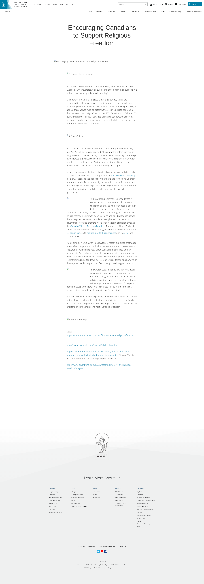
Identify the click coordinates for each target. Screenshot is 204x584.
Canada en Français (176, 12)
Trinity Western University (123, 175)
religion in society (75, 232)
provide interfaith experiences (101, 232)
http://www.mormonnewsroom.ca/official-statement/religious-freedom (100, 335)
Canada (7, 12)
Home (91, 12)
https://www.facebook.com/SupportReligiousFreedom (92, 345)
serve (125, 232)
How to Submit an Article (194, 12)
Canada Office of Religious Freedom (87, 226)
